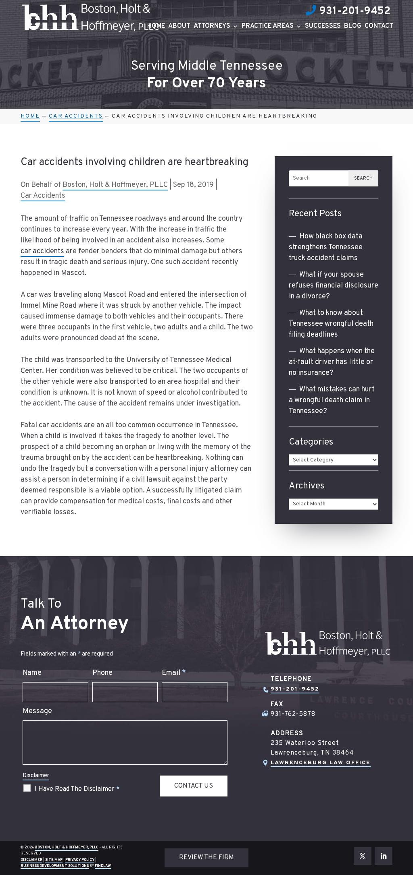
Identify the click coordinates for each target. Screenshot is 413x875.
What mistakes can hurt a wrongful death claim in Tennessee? (332, 400)
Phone (102, 673)
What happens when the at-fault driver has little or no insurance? (332, 362)
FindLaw (103, 866)
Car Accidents (43, 196)
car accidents (42, 251)
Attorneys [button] (212, 26)
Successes (323, 26)
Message (37, 711)
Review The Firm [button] (206, 858)
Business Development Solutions (55, 866)
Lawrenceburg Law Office (321, 762)
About (179, 26)
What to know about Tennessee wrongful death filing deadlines (331, 323)
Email (174, 673)
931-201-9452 (354, 11)
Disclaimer (36, 776)
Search (363, 178)
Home (156, 26)
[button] (405, 817)
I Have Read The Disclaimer (77, 789)
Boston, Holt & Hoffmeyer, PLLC (115, 185)
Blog (352, 26)
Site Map (54, 860)
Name (32, 673)
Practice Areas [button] (268, 26)
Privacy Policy (79, 860)
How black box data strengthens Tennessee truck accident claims (326, 247)
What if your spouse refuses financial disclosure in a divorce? (333, 285)
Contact (379, 26)
